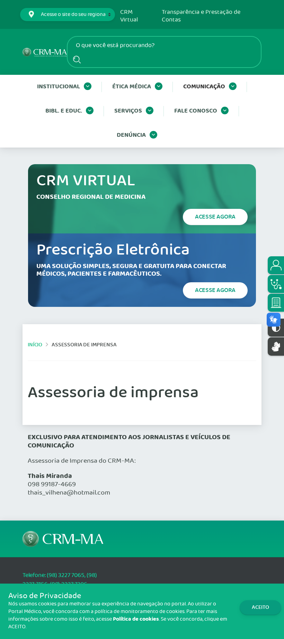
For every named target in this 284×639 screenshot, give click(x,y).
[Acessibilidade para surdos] (276, 346)
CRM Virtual (129, 16)
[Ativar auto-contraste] (276, 328)
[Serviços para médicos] (276, 284)
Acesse (215, 217)
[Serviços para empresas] (276, 303)
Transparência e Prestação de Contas (201, 16)
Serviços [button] (128, 111)
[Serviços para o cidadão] (276, 265)
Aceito (260, 607)
